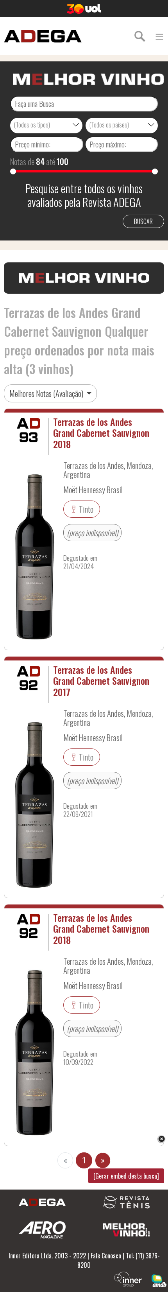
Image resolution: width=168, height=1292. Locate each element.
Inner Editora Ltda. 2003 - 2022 (47, 1255)
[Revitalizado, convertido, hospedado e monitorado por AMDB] (159, 1280)
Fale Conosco (106, 1255)
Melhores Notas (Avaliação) (47, 393)
